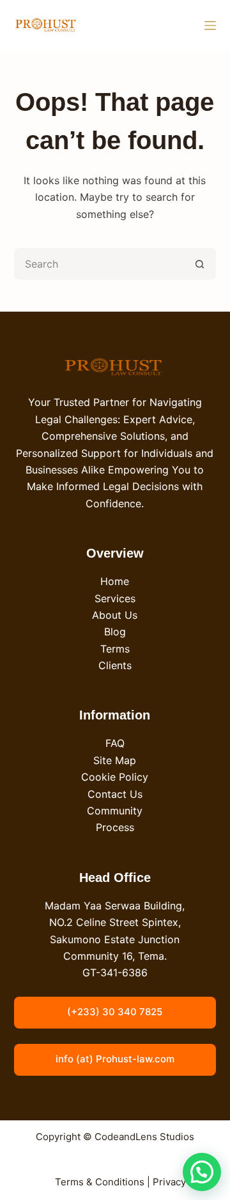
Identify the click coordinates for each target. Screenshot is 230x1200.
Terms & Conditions (99, 1182)
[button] (202, 1172)
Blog (115, 631)
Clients (115, 665)
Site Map (114, 760)
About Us (114, 615)
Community (114, 810)
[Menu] (210, 25)
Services (115, 598)
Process (115, 827)
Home (114, 581)
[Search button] (200, 264)
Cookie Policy (114, 776)
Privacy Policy (184, 1182)
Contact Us (115, 794)
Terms (115, 648)
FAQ (115, 743)
